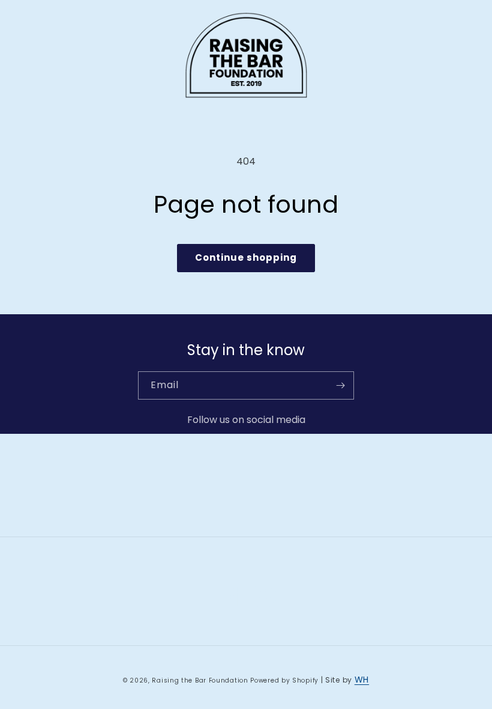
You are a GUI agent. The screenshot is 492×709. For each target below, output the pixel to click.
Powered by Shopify (284, 680)
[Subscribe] (340, 385)
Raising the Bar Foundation (200, 680)
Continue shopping (246, 257)
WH (362, 680)
